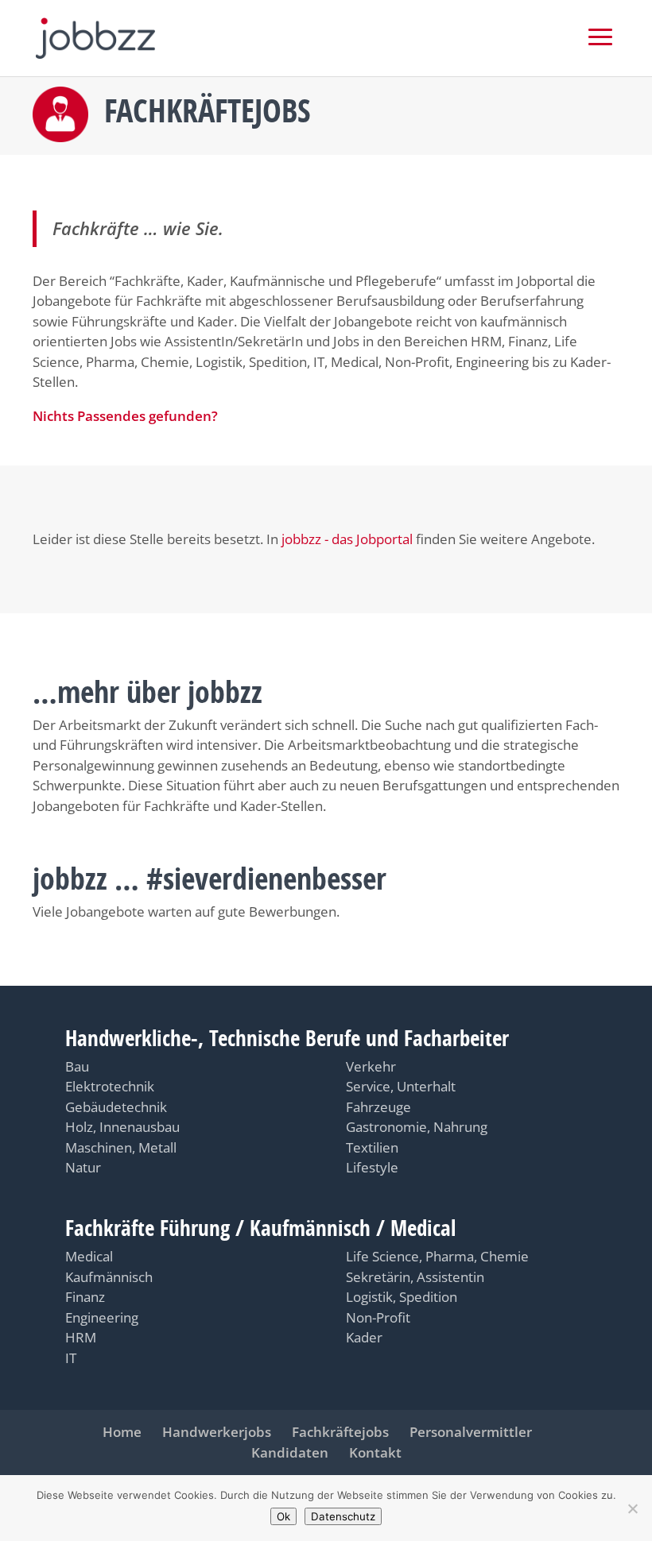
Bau (77, 1066)
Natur (83, 1167)
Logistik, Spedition (401, 1297)
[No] (632, 1508)
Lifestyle (372, 1167)
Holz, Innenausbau (122, 1127)
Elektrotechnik (109, 1086)
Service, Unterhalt (401, 1086)
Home (122, 1432)
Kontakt (375, 1452)
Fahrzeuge (378, 1107)
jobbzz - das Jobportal (347, 539)
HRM (80, 1337)
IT (70, 1358)
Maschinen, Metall (121, 1147)
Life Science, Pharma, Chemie (437, 1256)
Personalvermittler (470, 1432)
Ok (283, 1516)
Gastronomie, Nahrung (416, 1127)
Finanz (85, 1297)
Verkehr (371, 1066)
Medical (89, 1256)
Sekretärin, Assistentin (415, 1277)
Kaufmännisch (109, 1277)
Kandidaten (289, 1452)
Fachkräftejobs (340, 1432)
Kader (364, 1337)
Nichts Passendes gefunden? (125, 416)
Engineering (101, 1317)
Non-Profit (378, 1317)
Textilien (372, 1147)
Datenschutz (343, 1516)
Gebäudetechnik (116, 1107)
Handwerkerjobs (216, 1432)
